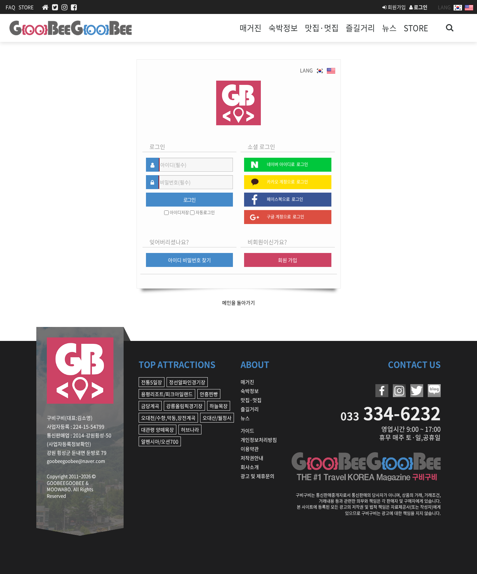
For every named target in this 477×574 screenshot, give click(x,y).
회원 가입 (287, 259)
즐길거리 (360, 27)
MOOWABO (59, 489)
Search (449, 23)
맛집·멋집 (322, 27)
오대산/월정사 (217, 417)
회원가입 (396, 6)
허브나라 (190, 429)
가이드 (247, 430)
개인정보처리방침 (259, 439)
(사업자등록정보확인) (69, 443)
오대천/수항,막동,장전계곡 (168, 417)
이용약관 (250, 448)
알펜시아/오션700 (159, 441)
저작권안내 (252, 457)
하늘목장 (219, 405)
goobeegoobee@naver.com (76, 460)
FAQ (10, 6)
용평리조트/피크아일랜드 (167, 393)
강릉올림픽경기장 (184, 405)
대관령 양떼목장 (157, 429)
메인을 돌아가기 (238, 302)
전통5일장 (151, 382)
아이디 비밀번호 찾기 (189, 259)
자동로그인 (205, 213)
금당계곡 (150, 405)
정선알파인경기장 (187, 382)
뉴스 (389, 27)
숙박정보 (283, 27)
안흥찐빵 (209, 393)
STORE (26, 6)
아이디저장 (179, 213)
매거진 (251, 27)
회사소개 (250, 466)
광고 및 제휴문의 (257, 475)
